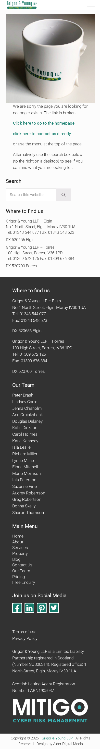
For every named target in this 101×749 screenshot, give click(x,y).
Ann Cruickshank (27, 414)
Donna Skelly (24, 506)
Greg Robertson (26, 499)
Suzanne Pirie (24, 486)
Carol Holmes (25, 434)
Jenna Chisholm (27, 408)
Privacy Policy (25, 638)
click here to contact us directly (42, 133)
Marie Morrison (26, 473)
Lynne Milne (23, 460)
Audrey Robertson (28, 493)
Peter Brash (22, 395)
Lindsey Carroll (25, 401)
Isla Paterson (24, 480)
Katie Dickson (24, 427)
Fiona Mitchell (25, 467)
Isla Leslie (21, 447)
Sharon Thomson (28, 512)
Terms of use (24, 632)
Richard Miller (25, 454)
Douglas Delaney (27, 421)
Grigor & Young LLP (57, 738)
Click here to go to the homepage (44, 123)
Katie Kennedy (25, 441)
